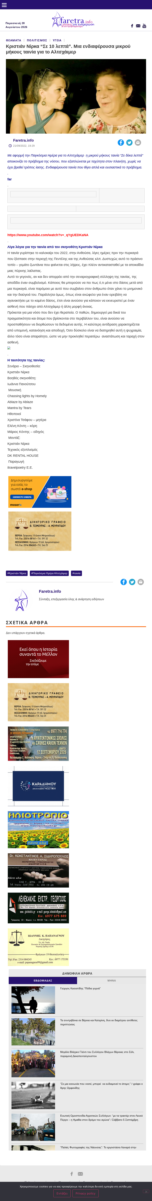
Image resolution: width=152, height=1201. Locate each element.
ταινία (77, 573)
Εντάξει (62, 1193)
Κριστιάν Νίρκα (17, 573)
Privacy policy (85, 1193)
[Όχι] (146, 1191)
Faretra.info (23, 140)
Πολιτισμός (37, 40)
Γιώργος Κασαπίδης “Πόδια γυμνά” (80, 988)
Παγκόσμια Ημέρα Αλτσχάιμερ (50, 573)
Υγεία (57, 40)
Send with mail (138, 142)
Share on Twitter (129, 142)
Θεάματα (13, 40)
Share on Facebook (121, 142)
